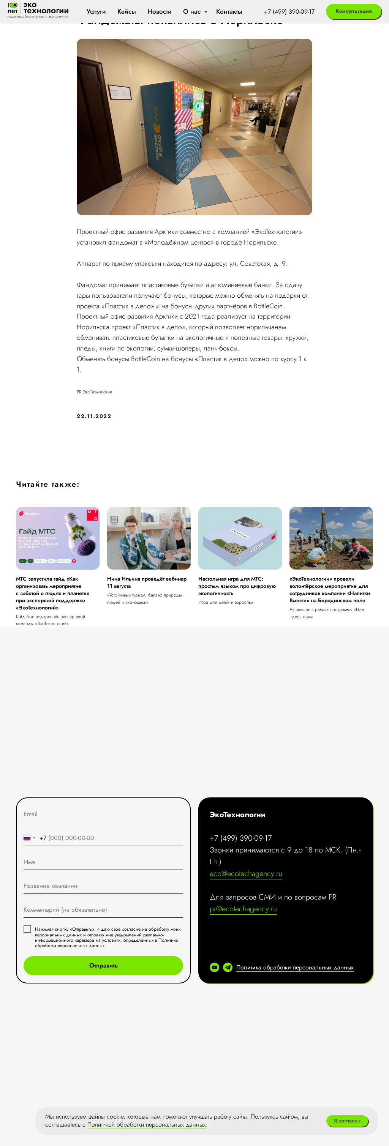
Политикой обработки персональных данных (146, 1124)
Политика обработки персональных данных (295, 967)
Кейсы (126, 11)
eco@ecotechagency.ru (246, 873)
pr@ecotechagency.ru (243, 908)
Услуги (96, 11)
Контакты (229, 11)
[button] (353, 11)
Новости (159, 11)
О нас (192, 11)
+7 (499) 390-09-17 (289, 11)
